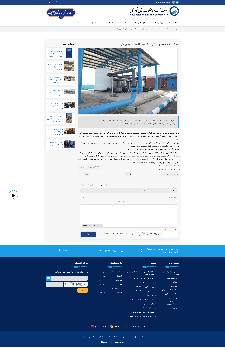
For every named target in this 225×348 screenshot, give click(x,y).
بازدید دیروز (118, 284)
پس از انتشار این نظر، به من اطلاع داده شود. (118, 233)
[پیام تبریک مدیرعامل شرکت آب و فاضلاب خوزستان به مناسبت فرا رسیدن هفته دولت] (69, 53)
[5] (150, 190)
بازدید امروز (118, 280)
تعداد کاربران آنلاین (116, 272)
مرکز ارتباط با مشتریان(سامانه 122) (172, 303)
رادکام (112, 342)
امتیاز (172, 190)
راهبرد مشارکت (172, 298)
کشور (96, 326)
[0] (82, 185)
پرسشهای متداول (171, 278)
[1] (140, 190)
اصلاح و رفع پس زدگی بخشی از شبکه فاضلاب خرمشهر (55, 93)
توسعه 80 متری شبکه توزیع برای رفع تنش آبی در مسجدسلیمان (55, 119)
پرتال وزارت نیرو (149, 303)
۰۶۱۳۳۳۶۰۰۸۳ (67, 250)
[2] (143, 190)
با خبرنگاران (173, 308)
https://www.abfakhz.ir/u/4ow (169, 169)
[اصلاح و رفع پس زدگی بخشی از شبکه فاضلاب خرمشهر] (69, 92)
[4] (147, 190)
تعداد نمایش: (174, 174)
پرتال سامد (150, 295)
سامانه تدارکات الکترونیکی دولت (143, 278)
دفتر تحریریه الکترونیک (146, 29)
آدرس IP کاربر (142, 326)
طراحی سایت (119, 342)
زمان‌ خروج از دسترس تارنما (171, 272)
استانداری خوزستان (147, 308)
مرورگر (117, 326)
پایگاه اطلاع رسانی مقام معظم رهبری (142, 316)
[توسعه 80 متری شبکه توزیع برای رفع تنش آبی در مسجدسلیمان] (69, 118)
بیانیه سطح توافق (171, 294)
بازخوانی (140, 233)
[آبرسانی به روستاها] (127, 81)
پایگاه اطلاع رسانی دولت (146, 282)
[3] (145, 190)
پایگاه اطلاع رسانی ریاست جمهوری (142, 312)
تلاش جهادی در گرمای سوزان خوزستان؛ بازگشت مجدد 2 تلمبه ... (55, 80)
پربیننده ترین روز (116, 288)
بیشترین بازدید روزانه (115, 292)
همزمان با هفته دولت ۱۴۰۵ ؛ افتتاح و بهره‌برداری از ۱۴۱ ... (55, 145)
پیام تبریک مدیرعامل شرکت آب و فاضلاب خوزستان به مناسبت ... (55, 54)
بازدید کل (119, 276)
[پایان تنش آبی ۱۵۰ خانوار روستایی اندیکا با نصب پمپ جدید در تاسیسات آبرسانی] (69, 66)
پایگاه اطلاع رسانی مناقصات (145, 287)
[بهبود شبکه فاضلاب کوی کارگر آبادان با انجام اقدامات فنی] (69, 131)
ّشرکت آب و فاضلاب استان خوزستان (167, 29)
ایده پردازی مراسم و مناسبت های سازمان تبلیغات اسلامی (140, 272)
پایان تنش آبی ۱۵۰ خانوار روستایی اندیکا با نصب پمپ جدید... (55, 67)
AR (173, 2)
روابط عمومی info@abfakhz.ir (113, 250)
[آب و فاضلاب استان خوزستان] (152, 10)
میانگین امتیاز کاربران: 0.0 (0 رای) (103, 185)
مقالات (174, 282)
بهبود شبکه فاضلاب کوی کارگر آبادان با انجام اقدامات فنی (55, 132)
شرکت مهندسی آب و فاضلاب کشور (142, 299)
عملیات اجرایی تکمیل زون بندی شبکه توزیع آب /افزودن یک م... (55, 106)
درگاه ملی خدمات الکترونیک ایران (143, 291)
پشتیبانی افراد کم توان (169, 290)
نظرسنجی (173, 286)
